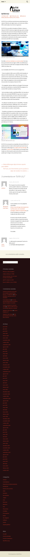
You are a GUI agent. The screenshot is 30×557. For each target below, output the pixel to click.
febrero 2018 (6, 360)
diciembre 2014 (6, 445)
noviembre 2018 (6, 340)
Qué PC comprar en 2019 (8, 280)
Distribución (13, 16)
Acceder (5, 534)
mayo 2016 (5, 407)
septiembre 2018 (6, 344)
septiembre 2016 (6, 398)
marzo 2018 (5, 358)
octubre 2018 (6, 342)
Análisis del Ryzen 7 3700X (8, 274)
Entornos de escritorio (8, 488)
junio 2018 (5, 351)
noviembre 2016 (6, 394)
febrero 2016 (6, 414)
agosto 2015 (5, 427)
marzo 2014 (5, 465)
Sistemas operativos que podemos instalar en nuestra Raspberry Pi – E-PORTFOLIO (10, 293)
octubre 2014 (6, 450)
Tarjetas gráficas (6, 524)
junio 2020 (5, 326)
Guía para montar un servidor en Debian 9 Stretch (9, 316)
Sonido (4, 522)
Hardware (5, 493)
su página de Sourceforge (20, 147)
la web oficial (10, 149)
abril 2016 (5, 409)
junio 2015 (5, 432)
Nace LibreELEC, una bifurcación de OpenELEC (10, 296)
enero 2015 (5, 443)
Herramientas (6, 495)
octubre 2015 (6, 423)
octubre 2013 (6, 470)
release (17, 17)
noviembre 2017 (6, 367)
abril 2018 (5, 355)
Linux (18, 16)
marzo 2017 (5, 385)
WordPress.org (6, 540)
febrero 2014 (6, 468)
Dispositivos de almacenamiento (10, 484)
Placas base (5, 509)
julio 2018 (5, 349)
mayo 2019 (5, 333)
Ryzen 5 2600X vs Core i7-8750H (10, 282)
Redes (4, 515)
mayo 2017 (5, 380)
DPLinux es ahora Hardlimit (8, 271)
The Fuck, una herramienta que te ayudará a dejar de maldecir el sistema (16, 170)
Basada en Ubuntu (9, 17)
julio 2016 (5, 403)
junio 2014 (5, 459)
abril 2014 (5, 463)
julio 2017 (5, 376)
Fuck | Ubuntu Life (6, 300)
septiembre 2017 (6, 371)
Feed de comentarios (7, 538)
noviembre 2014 (6, 447)
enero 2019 (5, 338)
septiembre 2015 (6, 425)
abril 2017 (5, 382)
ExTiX (14, 17)
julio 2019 (5, 329)
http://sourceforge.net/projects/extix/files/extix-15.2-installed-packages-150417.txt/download (19, 208)
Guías (4, 491)
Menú (2, 1)
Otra (4, 506)
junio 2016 (5, 405)
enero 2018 (5, 362)
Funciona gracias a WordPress (15, 554)
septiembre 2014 (6, 452)
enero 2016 (5, 416)
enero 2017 (5, 389)
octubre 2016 (6, 396)
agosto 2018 (5, 347)
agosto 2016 (5, 400)
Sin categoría (6, 517)
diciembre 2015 (6, 418)
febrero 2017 (6, 387)
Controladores (6, 482)
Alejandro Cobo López (8, 310)
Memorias (5, 502)
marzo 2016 (5, 412)
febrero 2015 (6, 441)
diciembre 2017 (6, 364)
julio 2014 (5, 456)
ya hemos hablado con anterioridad (14, 61)
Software (5, 520)
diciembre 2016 (6, 391)
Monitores (5, 504)
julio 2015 (5, 430)
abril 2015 (5, 436)
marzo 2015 (5, 439)
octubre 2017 (6, 369)
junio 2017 (5, 378)
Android (4, 479)
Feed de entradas (7, 536)
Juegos (4, 497)
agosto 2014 (5, 454)
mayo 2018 (5, 353)
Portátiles (5, 511)
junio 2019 (5, 331)
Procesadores (6, 513)
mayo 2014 (5, 461)
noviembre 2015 (6, 421)
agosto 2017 (5, 373)
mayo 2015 (5, 434)
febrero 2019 (6, 335)
